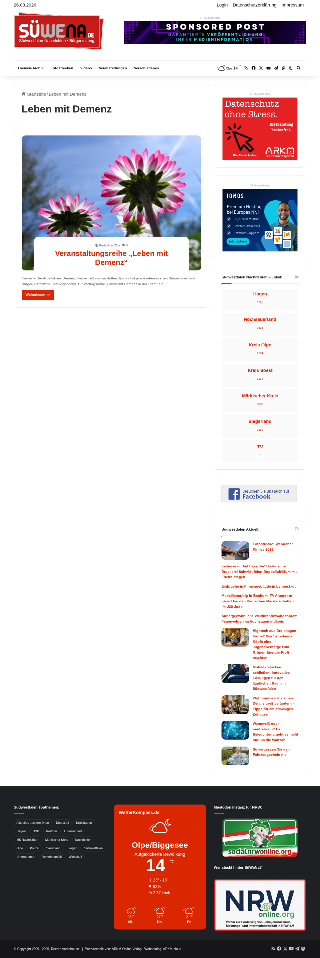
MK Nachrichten (27, 840)
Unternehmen (25, 857)
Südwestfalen (93, 848)
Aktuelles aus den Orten (32, 823)
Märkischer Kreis (56, 840)
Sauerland (53, 848)
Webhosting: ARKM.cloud (162, 949)
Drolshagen (84, 823)
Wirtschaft (75, 857)
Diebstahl (62, 823)
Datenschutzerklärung (254, 4)
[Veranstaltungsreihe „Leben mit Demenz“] (112, 202)
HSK (36, 831)
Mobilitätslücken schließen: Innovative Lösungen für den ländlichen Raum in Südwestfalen (271, 678)
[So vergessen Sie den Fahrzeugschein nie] (235, 756)
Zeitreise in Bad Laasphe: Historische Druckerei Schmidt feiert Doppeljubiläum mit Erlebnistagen (259, 571)
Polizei (34, 848)
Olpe (19, 848)
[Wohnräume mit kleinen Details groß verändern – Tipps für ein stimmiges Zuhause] (235, 704)
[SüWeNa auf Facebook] (259, 500)
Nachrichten (83, 840)
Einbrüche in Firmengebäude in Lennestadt (259, 586)
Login (222, 4)
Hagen (21, 831)
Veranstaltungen (113, 68)
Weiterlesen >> (38, 295)
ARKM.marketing (210, 17)
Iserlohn (51, 831)
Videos (86, 68)
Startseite (36, 94)
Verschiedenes (146, 68)
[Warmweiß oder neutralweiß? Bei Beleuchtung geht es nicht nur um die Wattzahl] (235, 730)
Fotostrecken (61, 68)
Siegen (72, 848)
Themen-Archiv (31, 68)
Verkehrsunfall (52, 857)
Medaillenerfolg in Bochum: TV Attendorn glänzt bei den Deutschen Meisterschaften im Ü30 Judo (258, 601)
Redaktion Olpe (109, 245)
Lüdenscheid (73, 831)
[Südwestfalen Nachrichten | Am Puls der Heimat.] (59, 31)
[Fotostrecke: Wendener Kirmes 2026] (235, 550)
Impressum (293, 4)
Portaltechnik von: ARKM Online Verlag (113, 949)
